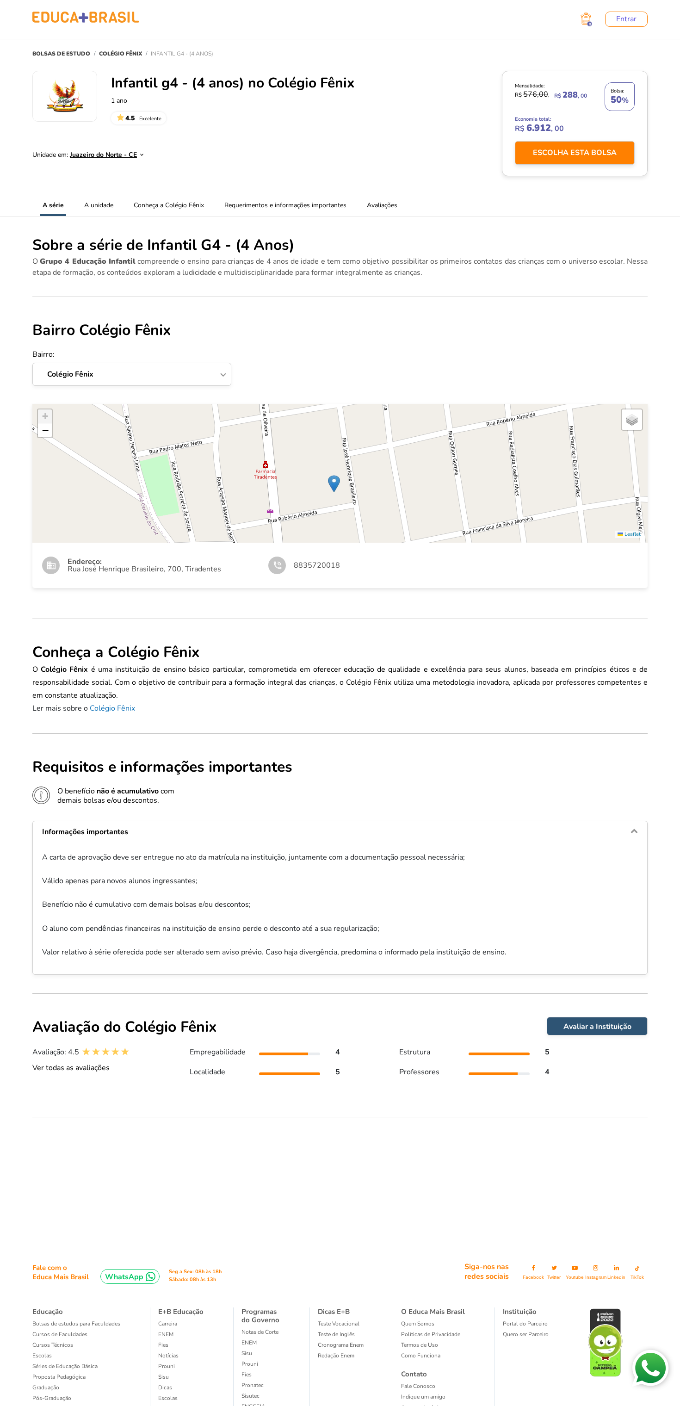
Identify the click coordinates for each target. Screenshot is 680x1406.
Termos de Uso (419, 1345)
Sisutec (250, 1396)
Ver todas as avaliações (71, 1068)
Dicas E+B (334, 1311)
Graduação (45, 1387)
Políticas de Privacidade (430, 1334)
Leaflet (632, 534)
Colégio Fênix (112, 708)
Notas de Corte (259, 1332)
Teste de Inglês (336, 1334)
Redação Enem (336, 1355)
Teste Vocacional (338, 1323)
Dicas (165, 1387)
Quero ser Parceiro (526, 1334)
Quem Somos (417, 1323)
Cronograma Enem (341, 1345)
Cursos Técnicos (52, 1345)
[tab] (340, 831)
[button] (334, 483)
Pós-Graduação (51, 1398)
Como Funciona (420, 1355)
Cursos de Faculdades (59, 1334)
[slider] (105, 1052)
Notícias (168, 1355)
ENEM (165, 1334)
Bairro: (62, 364)
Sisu (163, 1377)
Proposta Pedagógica (59, 1377)
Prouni (166, 1366)
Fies (163, 1345)
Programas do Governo (260, 1316)
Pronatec (252, 1385)
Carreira (167, 1323)
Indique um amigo (423, 1396)
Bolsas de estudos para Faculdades (76, 1323)
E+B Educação (181, 1311)
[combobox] (101, 152)
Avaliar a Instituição (597, 1027)
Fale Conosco (418, 1386)
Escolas (42, 1355)
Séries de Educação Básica (65, 1366)
